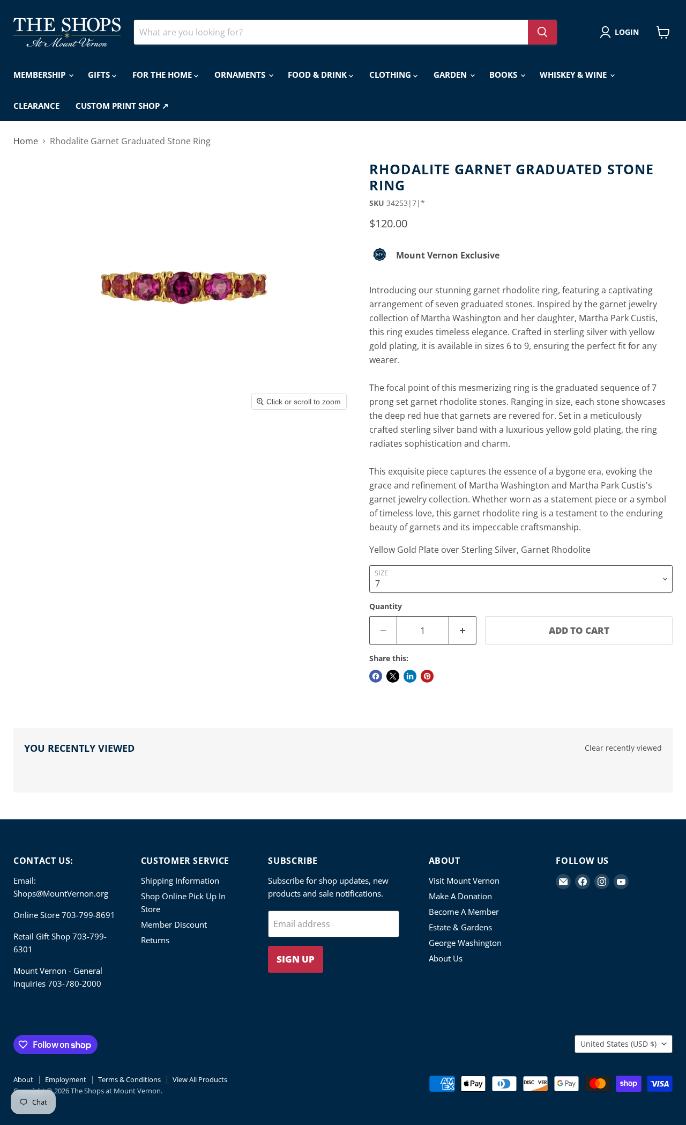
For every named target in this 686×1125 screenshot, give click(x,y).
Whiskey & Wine (574, 74)
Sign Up (296, 959)
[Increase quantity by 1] (462, 630)
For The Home (163, 74)
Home (25, 141)
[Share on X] (392, 676)
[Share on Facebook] (375, 676)
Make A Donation (460, 896)
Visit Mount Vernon (464, 880)
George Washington (465, 942)
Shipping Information (180, 880)
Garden (451, 74)
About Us (446, 958)
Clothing (391, 74)
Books (504, 74)
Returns (155, 940)
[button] (621, 32)
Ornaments (240, 74)
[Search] (542, 32)
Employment (65, 1079)
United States (618, 1044)
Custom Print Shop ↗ (122, 105)
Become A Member (464, 911)
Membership (40, 74)
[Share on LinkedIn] (410, 676)
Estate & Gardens (460, 927)
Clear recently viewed (623, 748)
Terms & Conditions (129, 1079)
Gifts (100, 74)
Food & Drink (318, 74)
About (23, 1079)
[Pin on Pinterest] (427, 676)
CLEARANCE (36, 105)
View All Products (200, 1079)
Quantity (385, 606)
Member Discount (174, 924)
